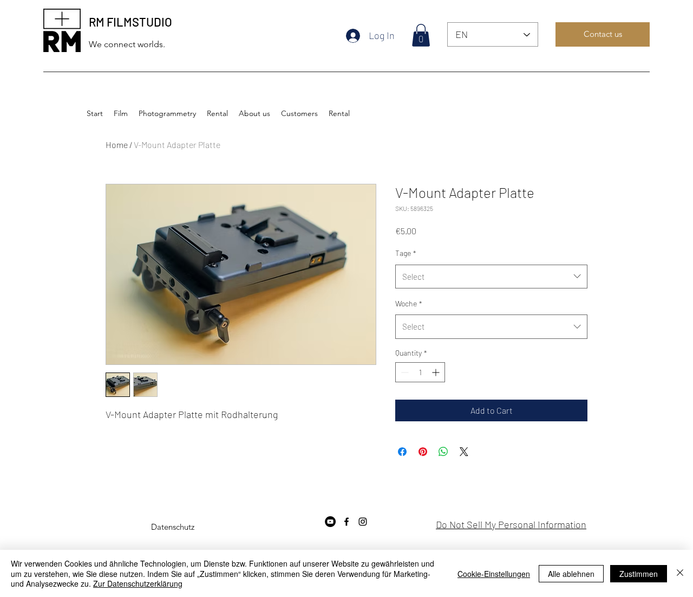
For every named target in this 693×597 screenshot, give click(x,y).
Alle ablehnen (571, 573)
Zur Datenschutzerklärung (137, 583)
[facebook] (346, 521)
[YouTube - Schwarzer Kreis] (330, 521)
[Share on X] (463, 451)
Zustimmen (638, 573)
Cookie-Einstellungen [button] (493, 573)
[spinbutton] (420, 372)
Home (117, 144)
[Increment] (436, 372)
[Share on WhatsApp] (443, 451)
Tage (405, 253)
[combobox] (491, 276)
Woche (408, 303)
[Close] (680, 573)
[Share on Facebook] (402, 451)
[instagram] (362, 521)
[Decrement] (403, 372)
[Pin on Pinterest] (422, 451)
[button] (420, 35)
